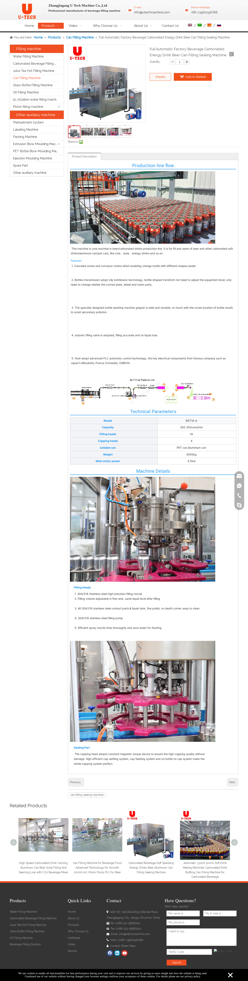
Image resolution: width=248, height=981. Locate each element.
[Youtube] (124, 953)
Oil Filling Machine (26, 92)
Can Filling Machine (26, 78)
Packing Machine (25, 137)
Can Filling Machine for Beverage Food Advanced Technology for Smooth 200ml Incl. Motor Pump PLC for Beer (97, 867)
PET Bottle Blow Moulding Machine (38, 151)
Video (71, 944)
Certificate (74, 937)
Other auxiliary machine (29, 173)
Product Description (84, 156)
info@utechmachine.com (152, 12)
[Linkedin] (117, 953)
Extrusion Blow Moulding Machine (37, 144)
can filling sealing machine (86, 794)
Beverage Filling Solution (25, 944)
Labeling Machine (25, 129)
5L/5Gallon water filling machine (36, 99)
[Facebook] (110, 953)
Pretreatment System (28, 122)
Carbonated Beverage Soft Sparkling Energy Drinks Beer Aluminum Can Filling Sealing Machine (151, 867)
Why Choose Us (78, 931)
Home (72, 911)
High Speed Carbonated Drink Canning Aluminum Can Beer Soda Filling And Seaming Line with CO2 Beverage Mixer (43, 867)
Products (73, 924)
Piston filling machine (28, 107)
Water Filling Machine (28, 56)
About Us (73, 918)
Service (72, 950)
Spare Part (20, 165)
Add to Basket (195, 77)
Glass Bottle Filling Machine (33, 85)
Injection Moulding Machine (32, 158)
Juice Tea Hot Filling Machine (33, 71)
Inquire (160, 77)
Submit (176, 962)
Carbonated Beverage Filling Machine (38, 63)
